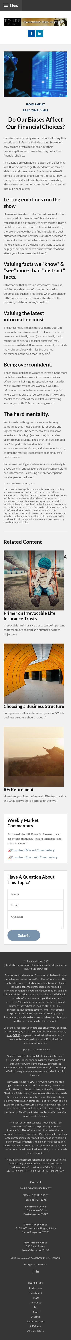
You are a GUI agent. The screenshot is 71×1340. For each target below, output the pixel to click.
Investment (35, 1293)
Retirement (35, 1288)
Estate (35, 1297)
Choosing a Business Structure (34, 706)
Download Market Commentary (33, 850)
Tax (35, 1307)
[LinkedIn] (37, 1271)
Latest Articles (35, 1321)
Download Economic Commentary (34, 857)
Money (36, 1311)
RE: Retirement (19, 789)
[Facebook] (33, 1271)
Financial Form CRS (38, 961)
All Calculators (35, 1330)
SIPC (18, 1059)
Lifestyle (35, 1316)
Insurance (35, 1302)
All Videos (35, 1326)
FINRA (10, 1059)
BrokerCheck (40, 968)
